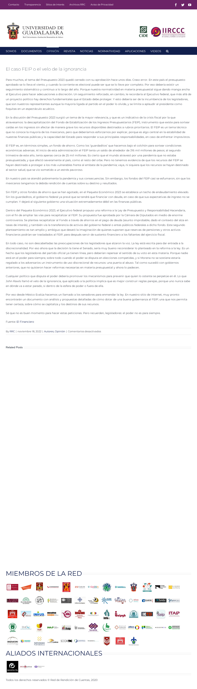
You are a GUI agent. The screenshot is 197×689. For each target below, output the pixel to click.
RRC (12, 331)
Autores (49, 331)
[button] (167, 51)
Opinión (60, 331)
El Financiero (26, 321)
